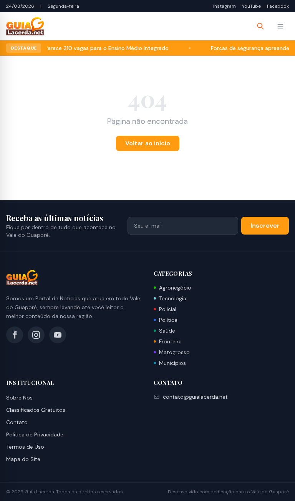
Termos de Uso (25, 446)
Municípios (172, 363)
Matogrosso (174, 352)
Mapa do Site (23, 459)
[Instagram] (36, 334)
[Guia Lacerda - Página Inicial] (25, 26)
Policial (167, 309)
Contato (17, 422)
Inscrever (265, 225)
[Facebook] (14, 334)
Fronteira (170, 341)
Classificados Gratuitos (35, 409)
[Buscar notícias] (260, 26)
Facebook (278, 6)
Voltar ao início (147, 143)
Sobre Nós (19, 397)
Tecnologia (172, 298)
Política (168, 319)
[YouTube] (57, 334)
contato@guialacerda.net (195, 396)
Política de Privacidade (34, 434)
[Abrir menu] (280, 26)
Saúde (167, 330)
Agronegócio (175, 287)
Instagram (224, 6)
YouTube (251, 6)
